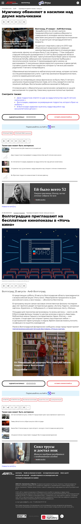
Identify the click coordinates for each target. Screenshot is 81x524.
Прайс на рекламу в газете (32, 473)
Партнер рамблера (34, 516)
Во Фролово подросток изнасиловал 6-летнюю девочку (29, 175)
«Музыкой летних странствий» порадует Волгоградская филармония (34, 435)
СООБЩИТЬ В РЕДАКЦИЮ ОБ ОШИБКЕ (27, 478)
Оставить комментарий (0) (63, 117)
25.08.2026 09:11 (7, 213)
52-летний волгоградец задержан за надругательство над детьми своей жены (37, 162)
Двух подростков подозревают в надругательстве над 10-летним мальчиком (36, 155)
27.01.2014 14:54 (6, 8)
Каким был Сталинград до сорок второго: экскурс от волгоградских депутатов (37, 428)
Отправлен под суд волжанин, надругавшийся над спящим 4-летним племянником (38, 168)
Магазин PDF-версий (22, 475)
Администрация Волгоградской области (15, 281)
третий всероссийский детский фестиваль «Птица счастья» (38, 329)
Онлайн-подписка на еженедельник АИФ (44, 475)
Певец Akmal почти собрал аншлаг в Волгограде (27, 421)
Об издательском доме (51, 473)
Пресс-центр (64, 473)
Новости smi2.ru (9, 207)
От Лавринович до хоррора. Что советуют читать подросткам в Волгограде (42, 363)
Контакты (19, 473)
